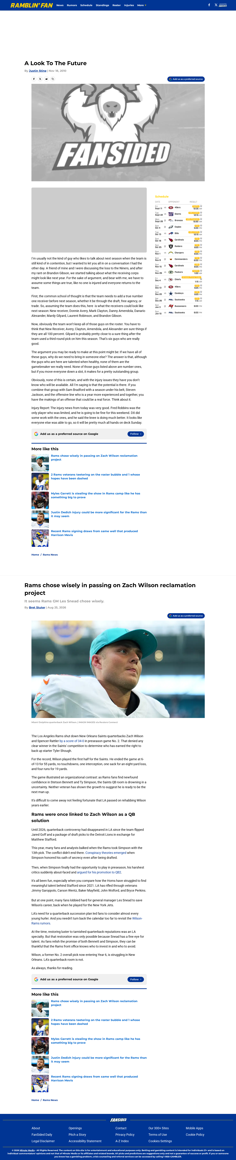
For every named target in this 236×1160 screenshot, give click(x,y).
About (36, 1128)
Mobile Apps (194, 1128)
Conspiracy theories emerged (106, 853)
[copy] (52, 78)
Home (35, 554)
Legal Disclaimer (43, 1141)
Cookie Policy (195, 1134)
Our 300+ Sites (158, 1128)
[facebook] (209, 4)
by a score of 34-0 (72, 741)
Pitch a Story (77, 1134)
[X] (216, 4)
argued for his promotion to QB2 (99, 872)
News (59, 5)
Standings (102, 5)
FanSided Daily (42, 1134)
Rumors (72, 5)
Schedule (86, 5)
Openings (75, 1128)
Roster (116, 5)
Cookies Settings (160, 1141)
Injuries (129, 5)
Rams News (50, 554)
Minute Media (27, 1150)
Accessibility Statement (85, 1141)
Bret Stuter (37, 607)
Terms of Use (157, 1134)
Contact (120, 1128)
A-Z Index (122, 1141)
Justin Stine (37, 70)
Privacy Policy (125, 1134)
